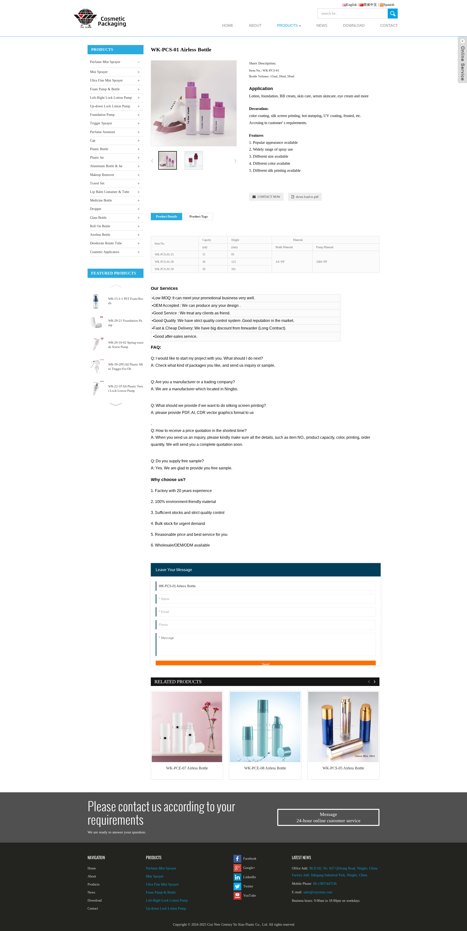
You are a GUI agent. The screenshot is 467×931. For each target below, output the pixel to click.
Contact (93, 908)
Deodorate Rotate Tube (106, 243)
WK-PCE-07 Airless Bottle (187, 768)
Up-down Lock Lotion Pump (110, 106)
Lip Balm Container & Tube (109, 192)
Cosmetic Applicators (104, 252)
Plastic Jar (97, 157)
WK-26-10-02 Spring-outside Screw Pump (126, 345)
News (91, 892)
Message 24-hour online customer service (328, 817)
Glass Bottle (98, 217)
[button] (116, 285)
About (92, 876)
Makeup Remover (102, 175)
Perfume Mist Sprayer (105, 62)
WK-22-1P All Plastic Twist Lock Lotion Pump (125, 388)
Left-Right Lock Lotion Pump (111, 98)
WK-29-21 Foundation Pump (125, 323)
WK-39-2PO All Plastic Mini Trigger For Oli (125, 367)
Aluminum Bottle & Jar (106, 166)
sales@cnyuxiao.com (318, 892)
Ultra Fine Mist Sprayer (106, 80)
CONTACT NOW (269, 197)
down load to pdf (307, 197)
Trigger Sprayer (101, 123)
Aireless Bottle (100, 235)
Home (92, 868)
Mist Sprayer (99, 72)
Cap (92, 140)
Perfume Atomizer (102, 132)
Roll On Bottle (100, 226)
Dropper (95, 209)
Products (93, 884)
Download (95, 900)
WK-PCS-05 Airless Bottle (343, 768)
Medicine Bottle (101, 200)
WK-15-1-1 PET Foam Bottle (125, 301)
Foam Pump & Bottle (105, 89)
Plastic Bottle (99, 149)
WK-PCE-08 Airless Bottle (265, 768)
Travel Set (97, 183)
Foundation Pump (102, 115)
